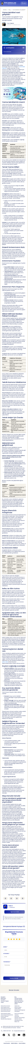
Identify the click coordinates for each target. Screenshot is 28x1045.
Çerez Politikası (22, 1043)
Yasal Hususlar (7, 1043)
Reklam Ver (17, 1021)
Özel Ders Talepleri (5, 1001)
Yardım (2, 1002)
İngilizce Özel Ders (18, 1002)
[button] (14, 50)
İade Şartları (17, 1011)
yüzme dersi (5, 662)
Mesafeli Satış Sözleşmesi (20, 1010)
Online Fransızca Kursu (5, 1011)
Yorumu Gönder (14, 978)
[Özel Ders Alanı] (8, 3)
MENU (24, 3)
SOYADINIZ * (6, 953)
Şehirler (16, 1003)
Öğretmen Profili (14, 912)
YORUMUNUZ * (7, 961)
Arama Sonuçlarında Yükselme (19, 1014)
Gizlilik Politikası (14, 1043)
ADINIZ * (5, 947)
